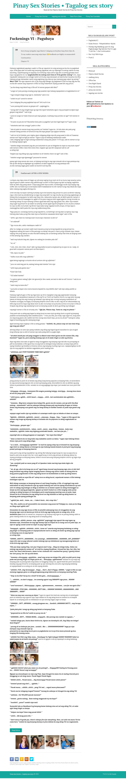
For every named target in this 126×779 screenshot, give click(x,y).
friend (62, 763)
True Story (32, 764)
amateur (29, 763)
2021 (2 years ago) (21, 763)
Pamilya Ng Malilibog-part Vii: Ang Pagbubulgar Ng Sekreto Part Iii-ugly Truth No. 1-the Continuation (102, 49)
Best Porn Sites (76, 16)
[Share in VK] (17, 759)
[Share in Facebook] (12, 759)
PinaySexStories (94, 104)
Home (28, 16)
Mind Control (74, 763)
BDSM (34, 763)
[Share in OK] (22, 759)
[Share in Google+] (27, 759)
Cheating (38, 763)
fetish (52, 763)
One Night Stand (95, 83)
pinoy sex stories (95, 90)
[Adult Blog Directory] (95, 118)
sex (23, 764)
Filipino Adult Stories (96, 74)
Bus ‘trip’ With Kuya (96, 54)
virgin (37, 764)
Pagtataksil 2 (93, 40)
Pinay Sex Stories (41, 16)
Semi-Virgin (18, 764)
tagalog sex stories (59, 16)
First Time (57, 763)
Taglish (27, 764)
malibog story (94, 77)
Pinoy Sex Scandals (93, 16)
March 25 (67, 763)
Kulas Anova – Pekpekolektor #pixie (102, 44)
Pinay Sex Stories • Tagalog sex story (63, 5)
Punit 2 (91, 57)
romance (12, 764)
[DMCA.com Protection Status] (91, 127)
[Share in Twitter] (31, 759)
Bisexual (92, 71)
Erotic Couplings (46, 763)
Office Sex (92, 80)
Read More (16, 730)
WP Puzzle (112, 774)
